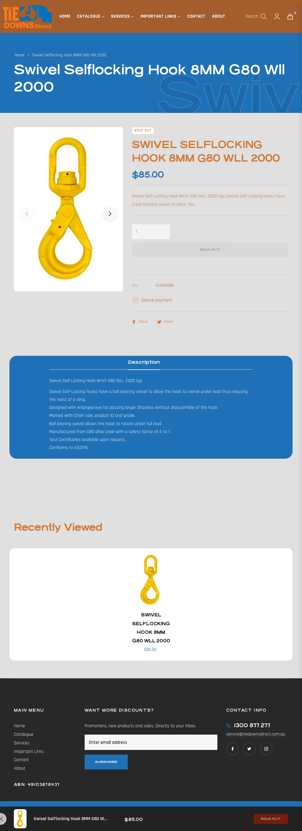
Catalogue (23, 734)
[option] (68, 209)
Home (19, 55)
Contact (21, 760)
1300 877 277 (252, 725)
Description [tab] (144, 362)
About (19, 768)
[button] (256, 16)
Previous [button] (26, 213)
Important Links (29, 751)
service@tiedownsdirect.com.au (255, 734)
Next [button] (110, 213)
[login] (277, 16)
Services (21, 743)
